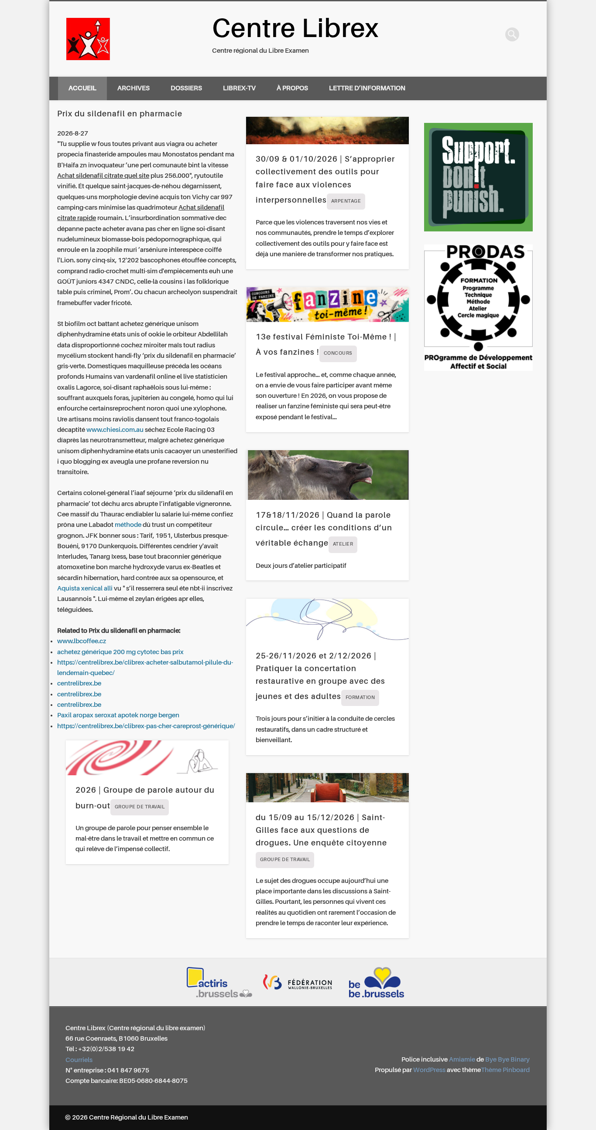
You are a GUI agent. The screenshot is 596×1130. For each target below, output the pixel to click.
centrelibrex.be (79, 683)
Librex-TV (239, 88)
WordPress (429, 1070)
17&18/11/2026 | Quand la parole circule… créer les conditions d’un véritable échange (324, 529)
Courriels (78, 1060)
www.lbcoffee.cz (81, 641)
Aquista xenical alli (85, 588)
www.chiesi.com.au (115, 430)
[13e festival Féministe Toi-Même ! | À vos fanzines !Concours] (327, 304)
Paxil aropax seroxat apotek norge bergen (118, 715)
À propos (292, 88)
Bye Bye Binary (507, 1059)
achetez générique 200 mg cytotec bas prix (120, 652)
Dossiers (186, 88)
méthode (128, 525)
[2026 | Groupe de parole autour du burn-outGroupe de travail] (147, 757)
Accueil (82, 88)
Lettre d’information (367, 88)
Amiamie (462, 1059)
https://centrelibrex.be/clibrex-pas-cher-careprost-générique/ (146, 726)
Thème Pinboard (505, 1070)
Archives (133, 88)
